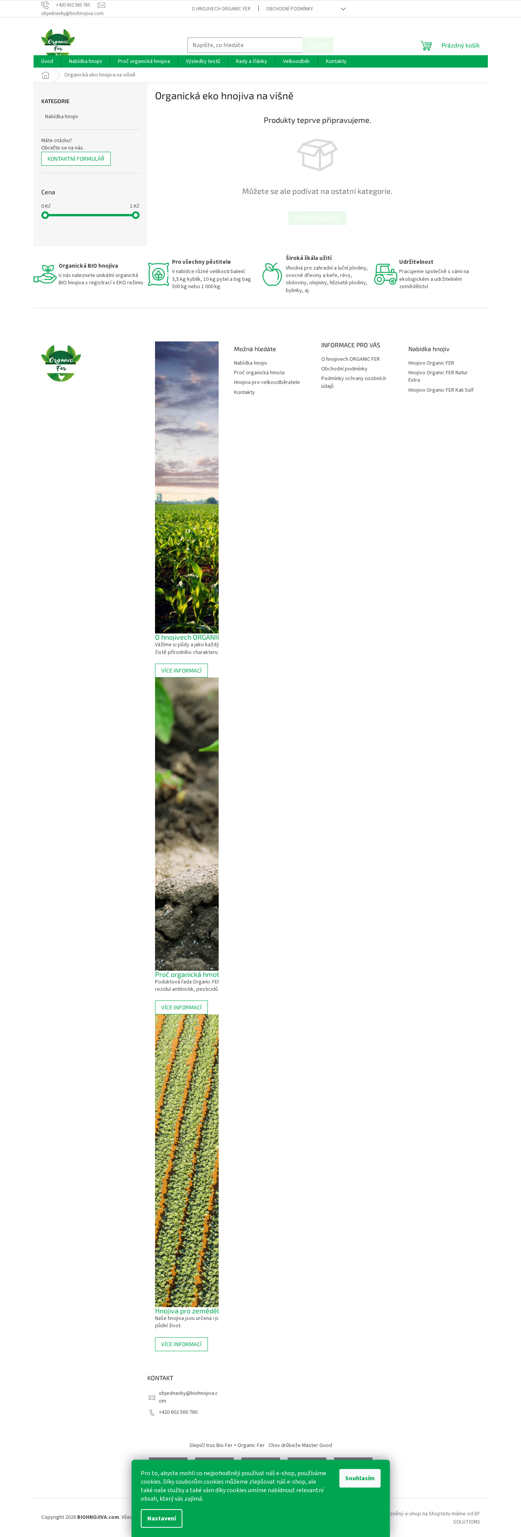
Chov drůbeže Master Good (300, 1445)
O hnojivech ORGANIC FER (221, 8)
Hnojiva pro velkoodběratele (267, 382)
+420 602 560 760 (178, 1412)
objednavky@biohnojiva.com (188, 1397)
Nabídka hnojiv (61, 117)
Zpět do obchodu (317, 218)
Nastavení (161, 1518)
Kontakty (244, 392)
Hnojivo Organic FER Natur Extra (438, 376)
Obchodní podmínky (289, 8)
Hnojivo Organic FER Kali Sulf (441, 390)
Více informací (181, 670)
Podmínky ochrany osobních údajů (353, 382)
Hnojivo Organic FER (431, 363)
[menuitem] (47, 61)
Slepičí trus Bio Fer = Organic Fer (227, 1445)
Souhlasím (360, 1478)
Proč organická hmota (259, 373)
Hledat (318, 45)
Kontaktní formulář (76, 158)
